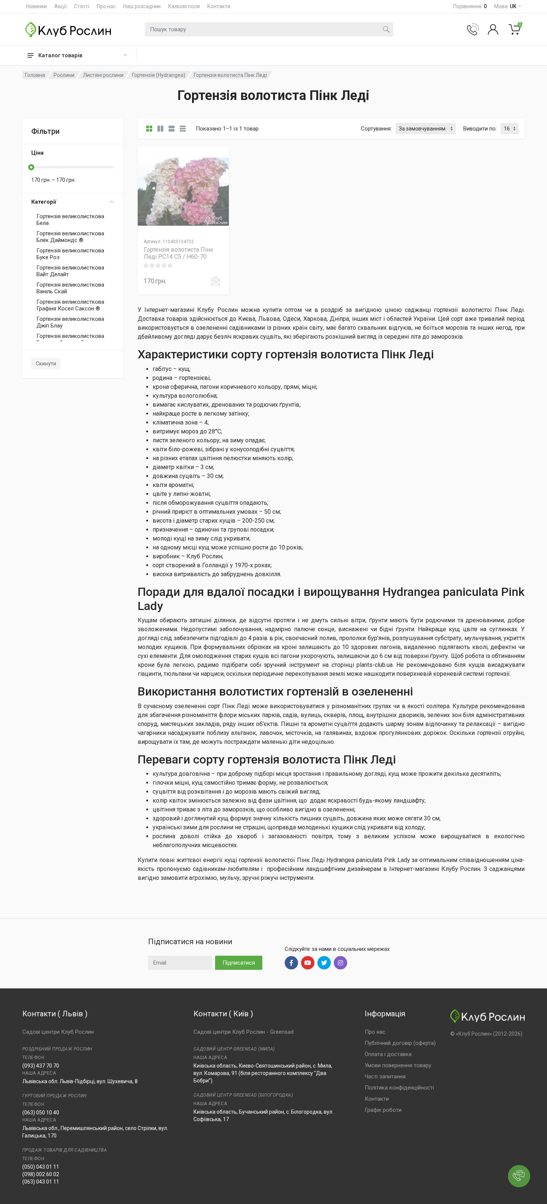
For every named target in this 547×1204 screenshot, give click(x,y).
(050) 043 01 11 (40, 1167)
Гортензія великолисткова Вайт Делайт (70, 271)
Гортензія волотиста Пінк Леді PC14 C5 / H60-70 (178, 253)
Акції (60, 6)
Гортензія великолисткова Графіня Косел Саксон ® (70, 305)
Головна (35, 75)
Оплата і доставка (388, 1054)
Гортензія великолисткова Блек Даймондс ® (70, 236)
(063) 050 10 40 (40, 1113)
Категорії (43, 201)
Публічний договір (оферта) (400, 1043)
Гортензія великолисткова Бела (70, 219)
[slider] (31, 167)
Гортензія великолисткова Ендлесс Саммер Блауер (70, 339)
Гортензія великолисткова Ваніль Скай (70, 288)
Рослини (64, 75)
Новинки (36, 6)
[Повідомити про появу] (215, 281)
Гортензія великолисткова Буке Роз (70, 254)
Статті (81, 6)
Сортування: (376, 128)
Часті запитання (385, 1076)
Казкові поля (184, 6)
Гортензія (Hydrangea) (158, 75)
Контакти (218, 6)
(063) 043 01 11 (40, 1182)
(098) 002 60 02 (40, 1174)
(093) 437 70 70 (40, 1066)
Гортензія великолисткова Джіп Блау (70, 322)
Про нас (106, 6)
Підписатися (239, 962)
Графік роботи (383, 1110)
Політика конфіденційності (399, 1087)
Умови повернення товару (398, 1065)
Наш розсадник (142, 6)
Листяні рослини (103, 75)
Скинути (46, 364)
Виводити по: (480, 128)
